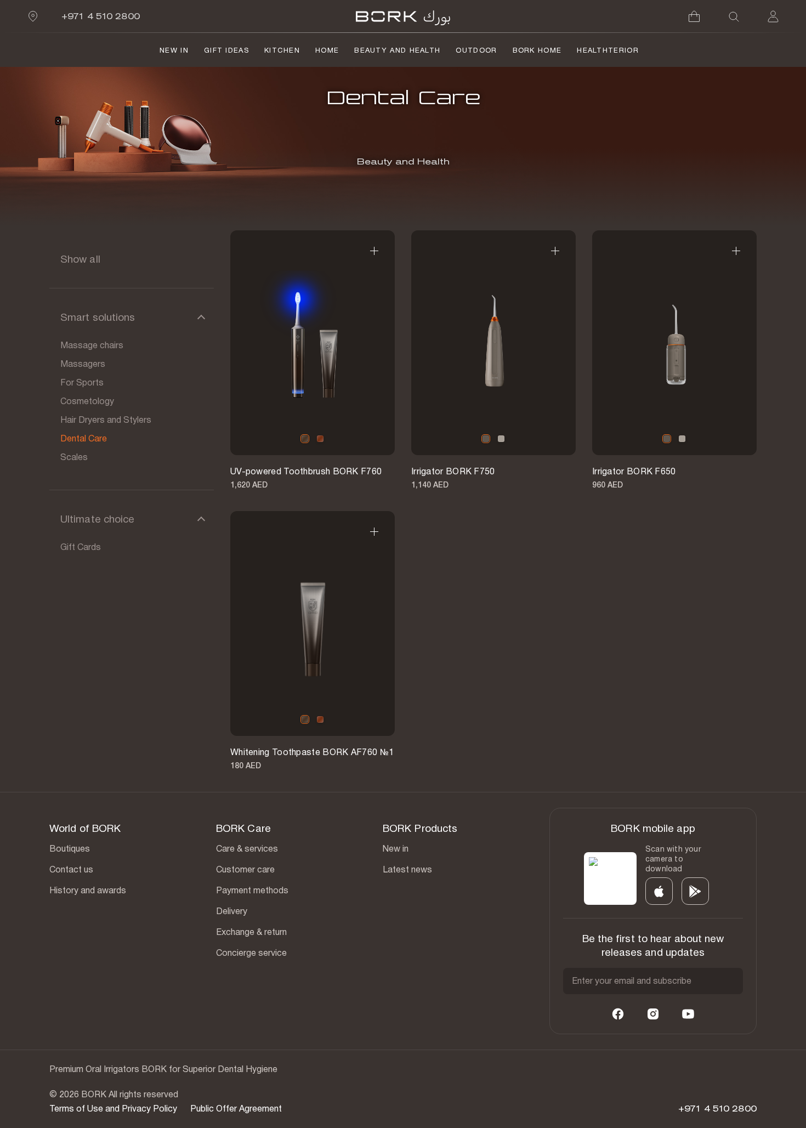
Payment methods (252, 890)
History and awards (87, 890)
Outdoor (476, 50)
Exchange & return (251, 932)
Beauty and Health (397, 50)
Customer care (245, 869)
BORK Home (537, 50)
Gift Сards (80, 547)
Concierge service (251, 952)
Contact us (71, 869)
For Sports (82, 382)
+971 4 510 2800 (100, 16)
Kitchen (282, 50)
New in (395, 848)
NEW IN (174, 50)
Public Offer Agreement (236, 1108)
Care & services (247, 848)
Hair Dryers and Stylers (105, 419)
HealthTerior (608, 50)
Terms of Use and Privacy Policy (113, 1108)
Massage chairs (91, 345)
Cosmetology (87, 401)
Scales (74, 457)
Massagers (82, 364)
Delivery (231, 911)
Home (327, 50)
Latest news (407, 869)
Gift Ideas (226, 50)
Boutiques (69, 848)
